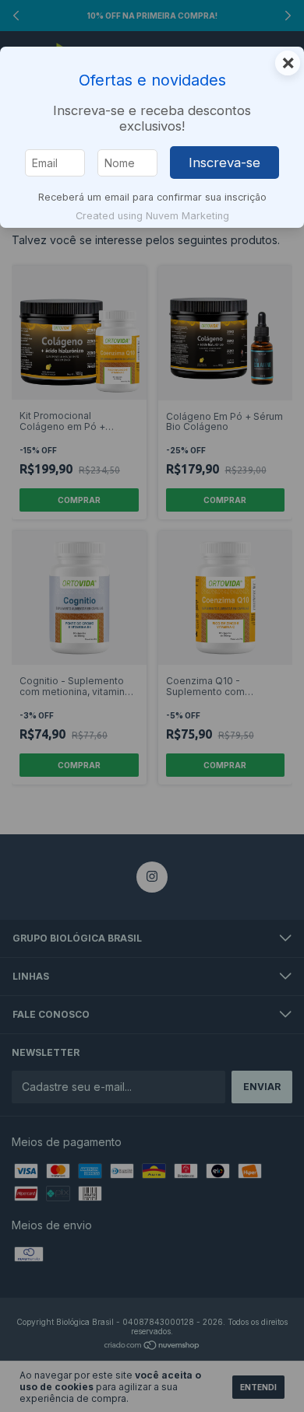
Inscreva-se (224, 162)
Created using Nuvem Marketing (152, 216)
